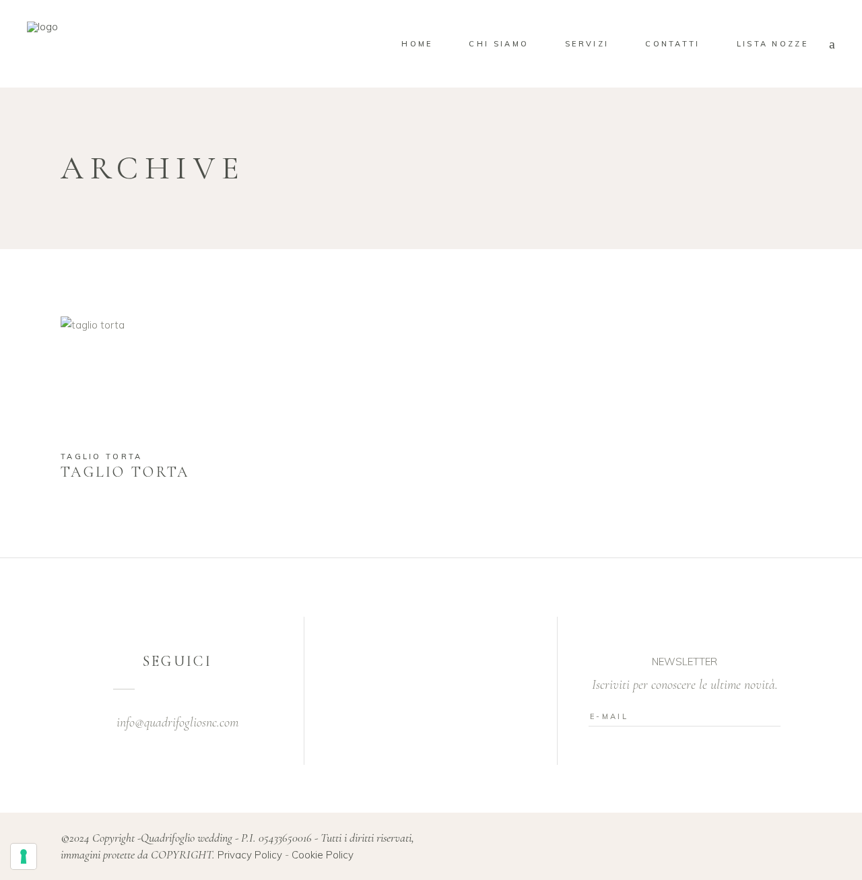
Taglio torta (102, 456)
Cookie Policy (323, 854)
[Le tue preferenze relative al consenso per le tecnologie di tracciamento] (23, 856)
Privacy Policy (250, 854)
